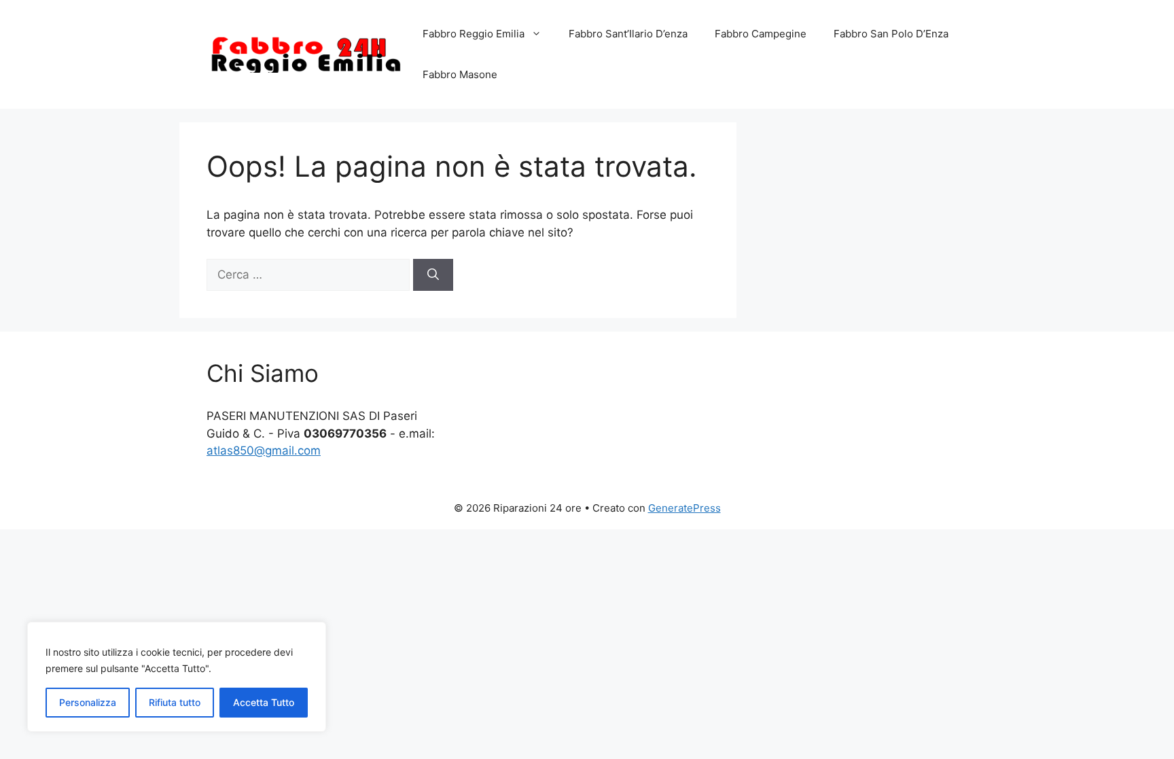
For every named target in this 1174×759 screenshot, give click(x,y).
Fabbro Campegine (760, 33)
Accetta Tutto (263, 702)
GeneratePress (684, 507)
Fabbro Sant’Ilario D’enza (628, 33)
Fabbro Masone (460, 74)
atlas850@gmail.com (264, 450)
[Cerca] (433, 275)
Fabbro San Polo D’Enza (891, 33)
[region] (176, 677)
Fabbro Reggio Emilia (473, 33)
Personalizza (87, 702)
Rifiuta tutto (174, 702)
